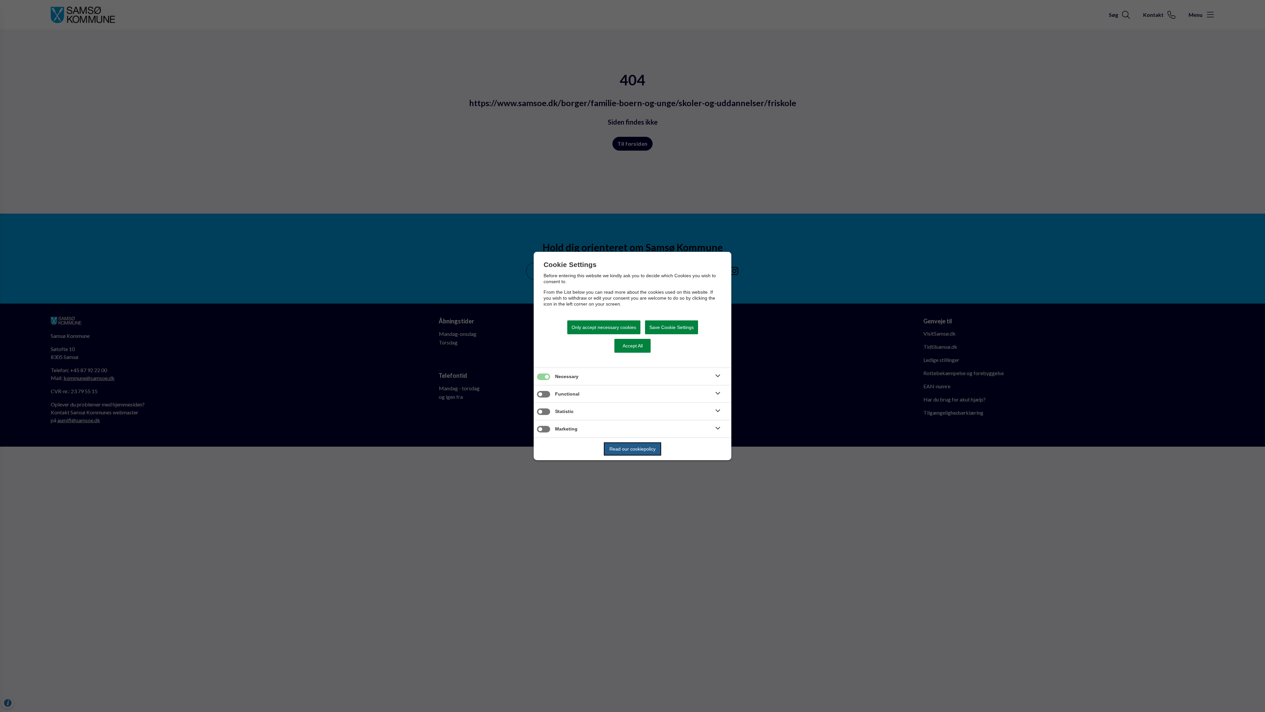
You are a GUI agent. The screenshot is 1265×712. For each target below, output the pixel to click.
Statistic (564, 411)
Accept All (633, 345)
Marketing (566, 428)
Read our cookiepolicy (632, 449)
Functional (567, 394)
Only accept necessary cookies (604, 327)
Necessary (566, 376)
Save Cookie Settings (671, 327)
